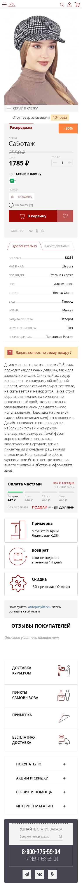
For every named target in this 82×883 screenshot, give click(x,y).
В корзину (36, 216)
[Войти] (70, 5)
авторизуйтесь (39, 607)
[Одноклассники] (37, 231)
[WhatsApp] (42, 231)
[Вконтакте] (31, 231)
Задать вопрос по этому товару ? (44, 352)
